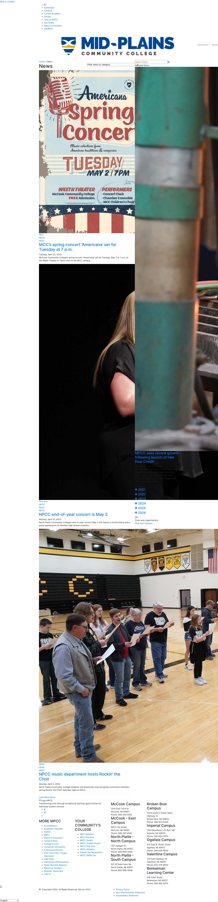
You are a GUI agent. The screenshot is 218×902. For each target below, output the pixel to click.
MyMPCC (48, 28)
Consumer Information (54, 847)
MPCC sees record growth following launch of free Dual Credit (157, 457)
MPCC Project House (90, 843)
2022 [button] (141, 494)
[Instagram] (45, 812)
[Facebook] (44, 809)
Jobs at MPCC (51, 19)
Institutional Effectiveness (56, 862)
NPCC (42, 510)
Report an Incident (53, 25)
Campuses (49, 7)
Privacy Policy (122, 889)
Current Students (52, 13)
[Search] (45, 4)
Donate (47, 16)
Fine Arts (43, 501)
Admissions (202, 44)
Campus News (51, 841)
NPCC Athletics (87, 849)
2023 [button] (141, 499)
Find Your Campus (143, 523)
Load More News (47, 797)
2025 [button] (141, 508)
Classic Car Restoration (91, 852)
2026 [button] (141, 513)
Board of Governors (53, 838)
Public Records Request (55, 865)
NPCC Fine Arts (87, 846)
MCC (41, 234)
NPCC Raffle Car (88, 855)
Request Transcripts (53, 871)
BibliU (47, 835)
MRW (87, 889)
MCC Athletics (87, 834)
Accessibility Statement (127, 895)
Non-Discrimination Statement (130, 892)
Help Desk (49, 859)
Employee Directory (53, 850)
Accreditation (50, 825)
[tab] (157, 490)
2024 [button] (141, 503)
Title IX (47, 874)
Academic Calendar (53, 829)
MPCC (42, 237)
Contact (48, 10)
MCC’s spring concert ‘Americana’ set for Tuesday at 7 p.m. (77, 247)
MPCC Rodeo (86, 840)
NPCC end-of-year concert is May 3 (73, 514)
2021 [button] (141, 489)
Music (42, 240)
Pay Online (49, 22)
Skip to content (7, 1)
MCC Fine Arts (87, 837)
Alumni (47, 832)
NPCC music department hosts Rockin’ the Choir (79, 776)
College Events (51, 844)
